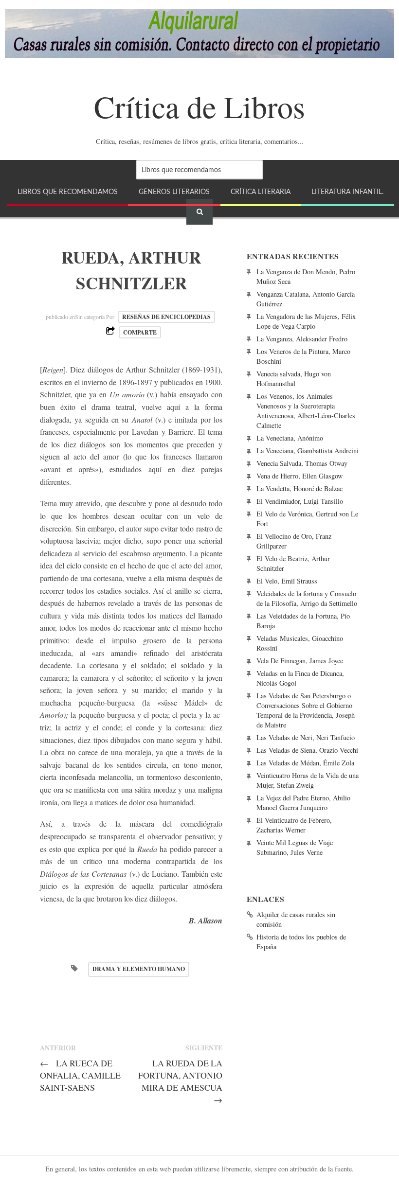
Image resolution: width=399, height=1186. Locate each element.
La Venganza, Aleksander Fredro (301, 338)
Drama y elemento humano (138, 969)
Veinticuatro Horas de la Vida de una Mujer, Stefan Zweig (307, 780)
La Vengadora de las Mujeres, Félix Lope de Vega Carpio (306, 321)
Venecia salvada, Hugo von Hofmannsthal (293, 378)
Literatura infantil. (347, 191)
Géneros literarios (174, 191)
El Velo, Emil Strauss (286, 580)
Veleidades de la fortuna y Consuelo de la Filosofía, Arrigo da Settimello (306, 598)
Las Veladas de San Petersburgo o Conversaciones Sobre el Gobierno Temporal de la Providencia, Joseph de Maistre (305, 710)
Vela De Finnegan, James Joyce (299, 660)
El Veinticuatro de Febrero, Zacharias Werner (294, 824)
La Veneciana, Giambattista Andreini (307, 450)
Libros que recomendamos (68, 191)
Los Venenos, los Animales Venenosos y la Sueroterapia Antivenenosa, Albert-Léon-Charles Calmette (305, 410)
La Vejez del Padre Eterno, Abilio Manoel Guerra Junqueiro (303, 802)
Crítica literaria (260, 191)
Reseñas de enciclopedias (166, 317)
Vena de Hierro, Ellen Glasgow (299, 475)
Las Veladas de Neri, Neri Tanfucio (305, 737)
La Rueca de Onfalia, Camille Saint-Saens (80, 1075)
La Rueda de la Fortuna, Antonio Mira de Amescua (180, 1081)
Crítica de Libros (199, 106)
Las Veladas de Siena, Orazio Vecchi (307, 750)
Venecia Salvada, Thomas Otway (301, 463)
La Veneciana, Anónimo (289, 438)
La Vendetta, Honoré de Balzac (299, 488)
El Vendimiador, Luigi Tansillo (299, 501)
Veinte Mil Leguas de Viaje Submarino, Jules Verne (294, 847)
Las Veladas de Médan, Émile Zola (305, 762)
